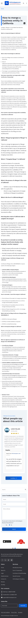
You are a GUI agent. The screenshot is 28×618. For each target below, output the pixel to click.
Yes (6, 525)
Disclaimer (20, 612)
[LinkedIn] (5, 560)
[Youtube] (11, 560)
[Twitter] (8, 560)
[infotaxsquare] (12, 3)
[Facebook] (2, 560)
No (11, 525)
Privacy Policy (14, 612)
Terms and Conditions (5, 612)
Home (2, 8)
